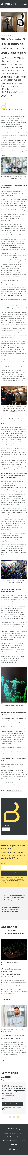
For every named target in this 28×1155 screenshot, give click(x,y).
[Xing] (18, 1149)
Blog (6, 1133)
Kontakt (14, 1144)
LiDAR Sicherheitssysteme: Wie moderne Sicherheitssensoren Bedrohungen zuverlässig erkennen (14, 899)
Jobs (21, 1133)
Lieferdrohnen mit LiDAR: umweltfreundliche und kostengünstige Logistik (11, 909)
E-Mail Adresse (6, 864)
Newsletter (10, 1137)
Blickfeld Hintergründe (14, 790)
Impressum (14, 1133)
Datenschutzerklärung (12, 880)
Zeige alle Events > (7, 1080)
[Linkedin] (10, 1149)
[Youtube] (14, 1149)
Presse (23, 1140)
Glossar (18, 1137)
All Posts (5, 829)
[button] (25, 4)
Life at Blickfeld (6, 35)
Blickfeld (5, 109)
